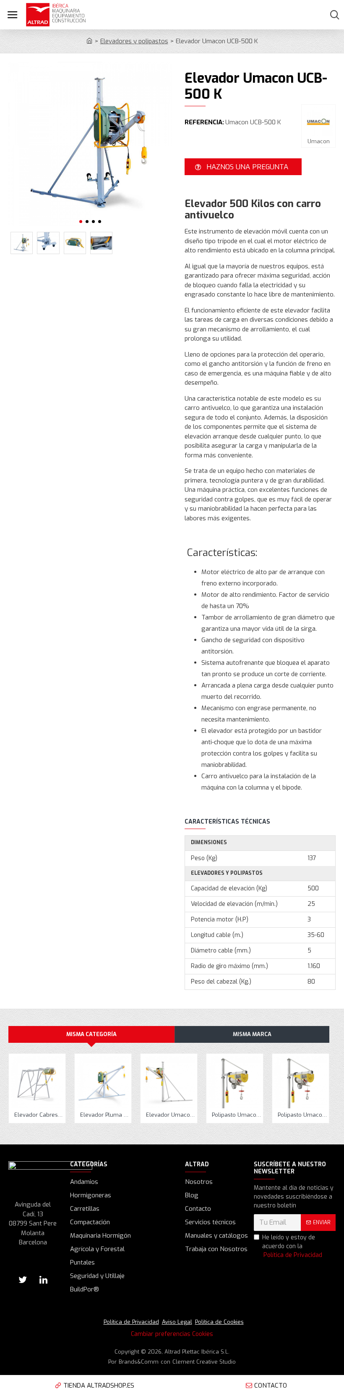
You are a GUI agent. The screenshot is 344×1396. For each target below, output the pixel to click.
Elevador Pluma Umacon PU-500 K (104, 1115)
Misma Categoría (91, 1034)
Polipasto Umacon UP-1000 (236, 1115)
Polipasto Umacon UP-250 (302, 1115)
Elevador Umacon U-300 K (170, 1115)
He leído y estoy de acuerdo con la (292, 1246)
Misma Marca (252, 1034)
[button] (80, 221)
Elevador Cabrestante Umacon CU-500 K (38, 1115)
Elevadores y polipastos (134, 41)
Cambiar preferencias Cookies (172, 1334)
